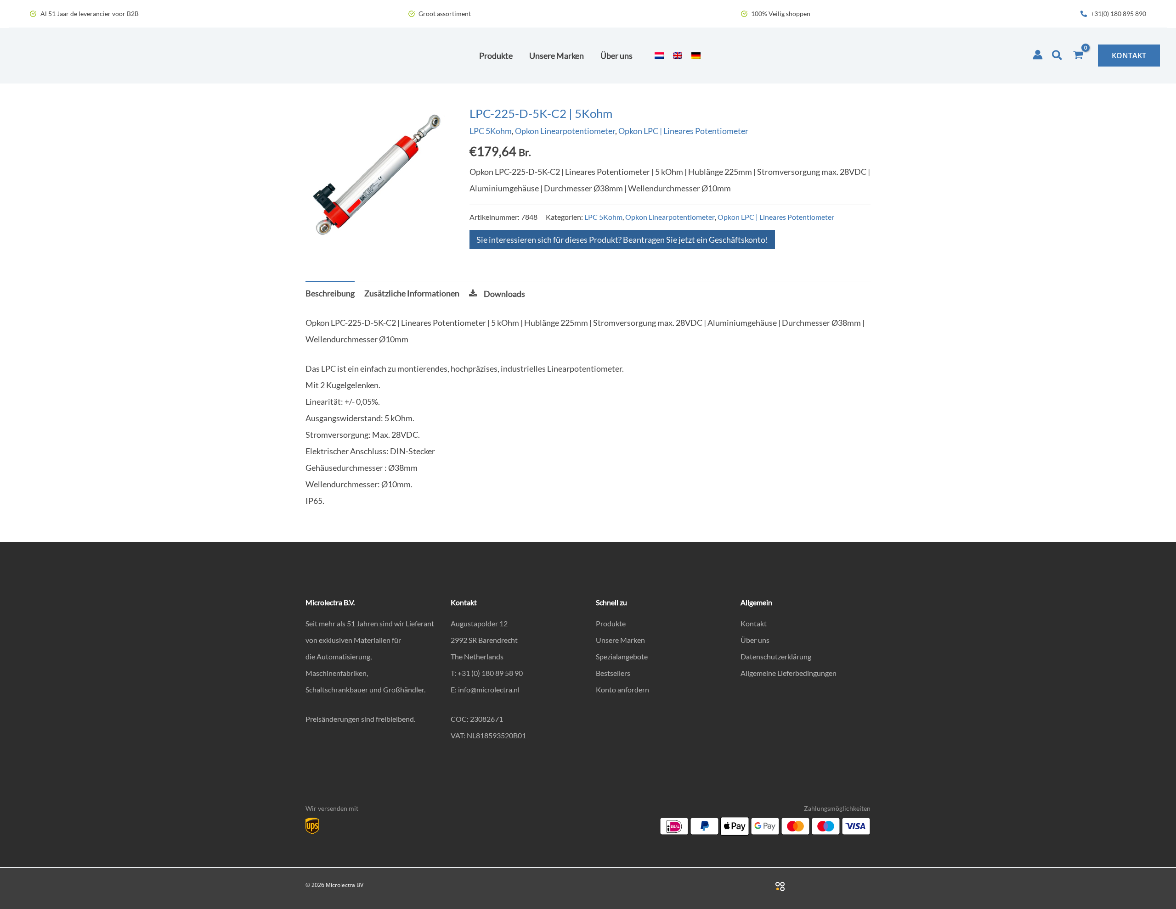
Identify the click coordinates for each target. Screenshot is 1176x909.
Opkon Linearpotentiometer (565, 131)
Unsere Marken (620, 640)
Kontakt (754, 623)
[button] (1057, 55)
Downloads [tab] (504, 294)
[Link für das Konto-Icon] (1038, 55)
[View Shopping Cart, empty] (1078, 55)
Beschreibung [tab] (330, 293)
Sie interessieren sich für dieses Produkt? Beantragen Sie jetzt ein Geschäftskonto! (622, 239)
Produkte (611, 623)
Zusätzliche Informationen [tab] (411, 293)
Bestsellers (613, 673)
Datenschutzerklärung (776, 656)
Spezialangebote (622, 656)
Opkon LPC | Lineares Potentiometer (683, 131)
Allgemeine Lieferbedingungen (789, 673)
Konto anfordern (622, 689)
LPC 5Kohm (490, 131)
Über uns (755, 640)
